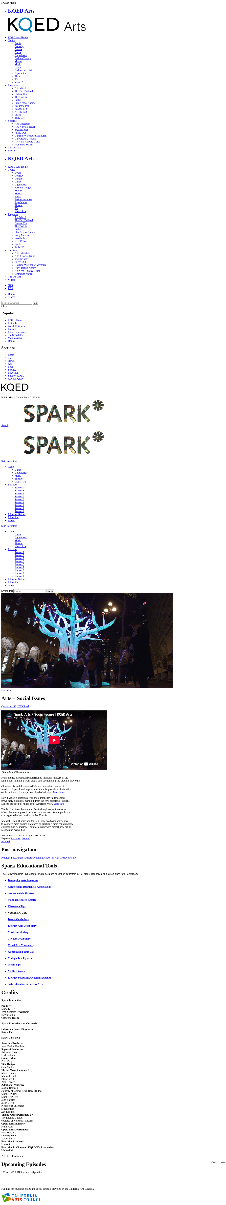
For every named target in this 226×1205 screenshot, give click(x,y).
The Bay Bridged (24, 91)
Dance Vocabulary (18, 919)
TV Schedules (15, 335)
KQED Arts (21, 11)
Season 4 (19, 502)
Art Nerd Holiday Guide (27, 141)
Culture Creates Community (23, 857)
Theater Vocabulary (19, 938)
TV (16, 79)
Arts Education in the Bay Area (25, 984)
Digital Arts (21, 55)
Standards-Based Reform (22, 899)
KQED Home (15, 320)
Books (18, 43)
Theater (19, 76)
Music (18, 64)
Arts (10, 363)
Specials (12, 120)
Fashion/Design (23, 58)
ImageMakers (22, 105)
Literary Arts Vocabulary (22, 925)
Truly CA (20, 117)
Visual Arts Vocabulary (21, 945)
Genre (11, 466)
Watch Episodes (16, 326)
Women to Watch (24, 144)
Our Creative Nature (25, 138)
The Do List (21, 97)
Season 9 (19, 487)
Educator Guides (16, 514)
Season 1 (19, 511)
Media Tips (14, 964)
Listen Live (14, 323)
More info (58, 792)
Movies (18, 61)
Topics (11, 40)
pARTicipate (21, 129)
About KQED (15, 378)
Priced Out (20, 132)
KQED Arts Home (18, 37)
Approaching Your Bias (21, 951)
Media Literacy (16, 971)
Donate (12, 294)
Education (13, 372)
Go (35, 303)
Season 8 (19, 490)
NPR (10, 285)
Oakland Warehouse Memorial (30, 135)
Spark (18, 114)
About (11, 520)
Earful (18, 100)
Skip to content (9, 461)
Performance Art (23, 70)
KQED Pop (21, 111)
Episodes (12, 484)
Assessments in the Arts (21, 893)
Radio (11, 354)
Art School (20, 88)
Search (11, 297)
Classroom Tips (16, 906)
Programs (13, 85)
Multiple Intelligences (20, 958)
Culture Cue (21, 94)
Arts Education (22, 123)
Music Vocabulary (18, 932)
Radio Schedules (16, 332)
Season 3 (19, 505)
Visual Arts (20, 82)
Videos (11, 150)
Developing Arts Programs (23, 880)
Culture (18, 49)
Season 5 (19, 499)
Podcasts (12, 329)
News (18, 67)
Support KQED (16, 375)
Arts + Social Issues (25, 126)
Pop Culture (21, 73)
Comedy (19, 46)
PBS (10, 288)
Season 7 (19, 493)
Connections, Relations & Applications (29, 886)
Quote (4, 706)
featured (26, 838)
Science (12, 369)
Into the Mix (21, 108)
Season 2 (19, 508)
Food (10, 366)
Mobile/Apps (15, 338)
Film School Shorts (25, 102)
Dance (18, 52)
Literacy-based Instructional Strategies (29, 977)
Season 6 (19, 496)
